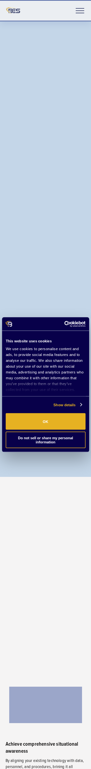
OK (45, 421)
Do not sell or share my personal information (45, 440)
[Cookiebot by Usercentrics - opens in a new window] (64, 324)
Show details (64, 405)
